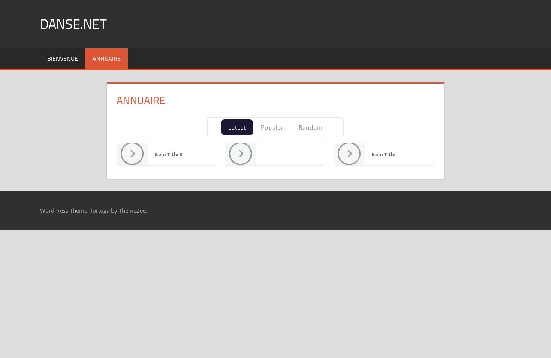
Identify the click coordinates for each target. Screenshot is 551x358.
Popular (272, 127)
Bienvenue (62, 58)
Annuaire (107, 58)
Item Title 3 (168, 154)
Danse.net (73, 23)
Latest (237, 127)
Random (311, 127)
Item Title (383, 154)
